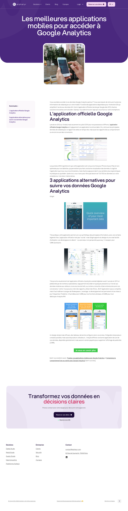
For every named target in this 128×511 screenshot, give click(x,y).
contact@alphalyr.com (73, 449)
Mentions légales (110, 501)
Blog (56, 4)
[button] (37, 4)
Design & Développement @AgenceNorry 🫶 (70, 501)
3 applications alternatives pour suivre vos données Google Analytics (19, 119)
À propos (66, 4)
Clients (47, 4)
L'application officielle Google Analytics (19, 112)
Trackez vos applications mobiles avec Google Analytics (85, 358)
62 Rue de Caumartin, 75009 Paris (76, 453)
